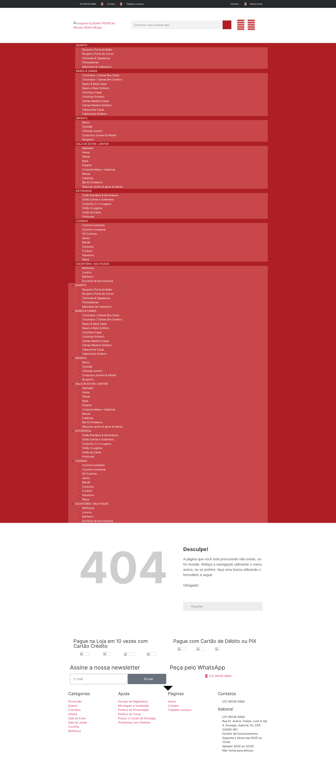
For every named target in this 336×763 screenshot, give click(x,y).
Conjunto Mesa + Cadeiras (98, 169)
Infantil (81, 358)
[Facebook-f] (240, 24)
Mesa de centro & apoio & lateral (102, 186)
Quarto (80, 285)
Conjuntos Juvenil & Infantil (99, 135)
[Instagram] (251, 24)
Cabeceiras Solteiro (94, 113)
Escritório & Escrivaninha (97, 281)
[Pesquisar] (227, 24)
